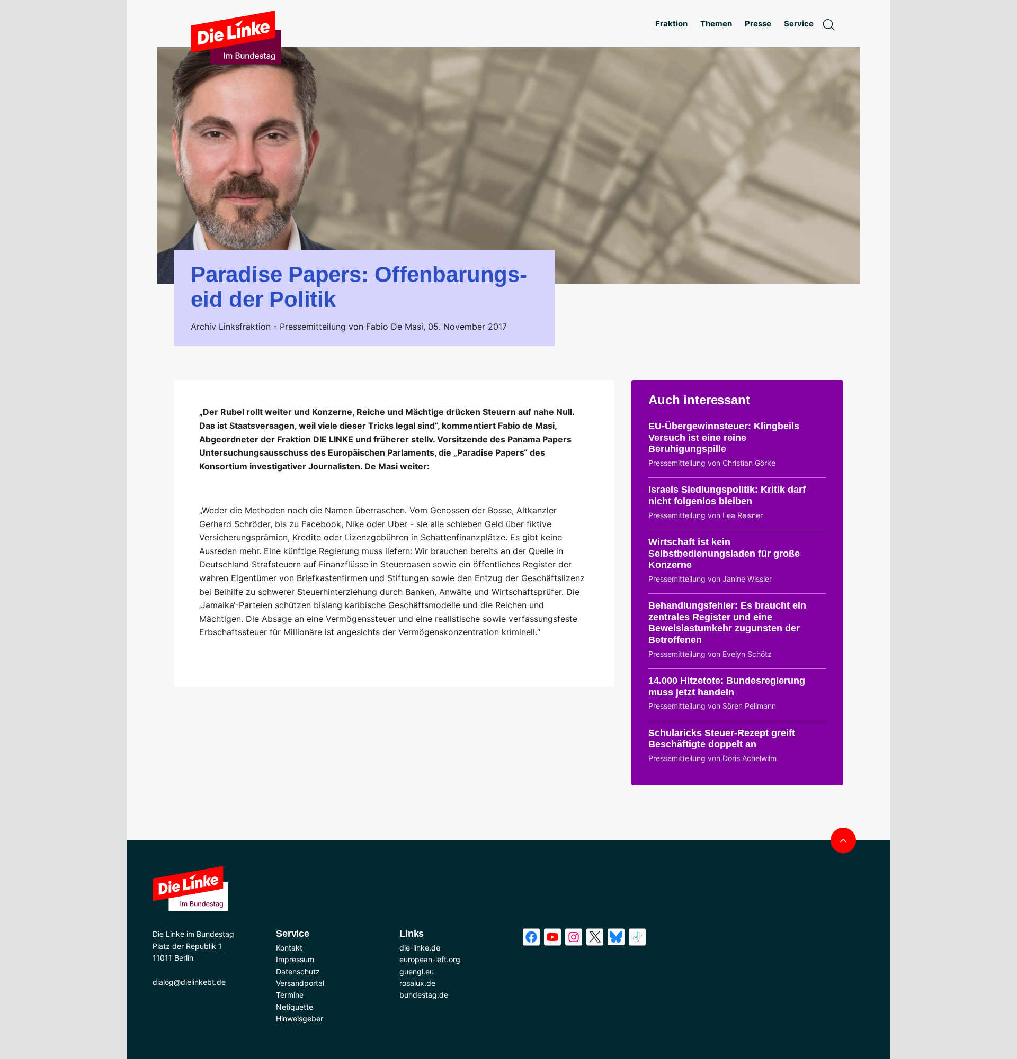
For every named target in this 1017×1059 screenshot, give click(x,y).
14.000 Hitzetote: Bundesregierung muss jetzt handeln (726, 686)
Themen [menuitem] (716, 24)
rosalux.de (417, 983)
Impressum (295, 959)
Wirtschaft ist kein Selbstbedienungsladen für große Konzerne (724, 553)
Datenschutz (298, 971)
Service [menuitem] (799, 24)
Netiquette (294, 1006)
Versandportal (300, 983)
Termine (290, 994)
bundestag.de (423, 994)
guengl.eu (416, 971)
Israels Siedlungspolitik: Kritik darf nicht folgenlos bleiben (727, 495)
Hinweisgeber (299, 1018)
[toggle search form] (828, 24)
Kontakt (289, 947)
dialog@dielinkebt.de (189, 981)
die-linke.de (419, 947)
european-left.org (429, 959)
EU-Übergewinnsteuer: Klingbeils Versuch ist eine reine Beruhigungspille (723, 437)
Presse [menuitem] (758, 24)
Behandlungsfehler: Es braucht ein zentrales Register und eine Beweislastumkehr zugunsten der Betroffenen (727, 622)
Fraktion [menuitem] (671, 24)
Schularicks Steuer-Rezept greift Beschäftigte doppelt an (721, 739)
